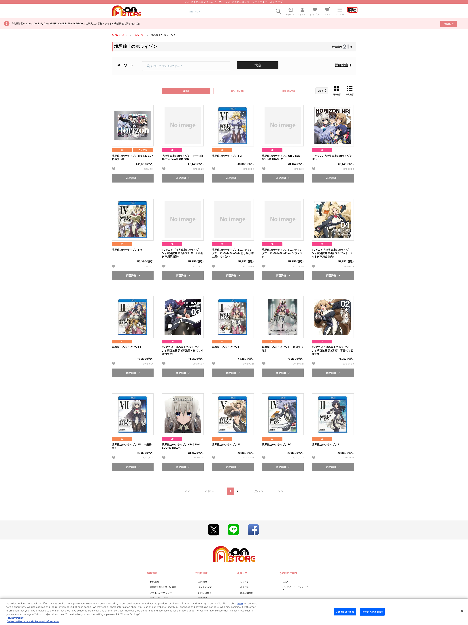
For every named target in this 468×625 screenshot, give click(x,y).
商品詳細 (131, 178)
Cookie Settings (345, 611)
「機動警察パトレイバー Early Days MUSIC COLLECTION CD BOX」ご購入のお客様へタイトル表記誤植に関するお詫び (75, 23)
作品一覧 (139, 34)
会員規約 (244, 587)
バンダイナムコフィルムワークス (297, 588)
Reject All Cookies (372, 611)
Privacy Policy (15, 617)
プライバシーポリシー (161, 592)
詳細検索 (341, 65)
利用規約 (154, 581)
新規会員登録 (246, 592)
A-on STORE (119, 34)
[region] (234, 611)
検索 (257, 65)
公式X (285, 581)
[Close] (462, 611)
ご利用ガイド (204, 581)
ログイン (244, 581)
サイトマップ (204, 587)
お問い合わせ (204, 592)
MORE (447, 23)
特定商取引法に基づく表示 (163, 587)
